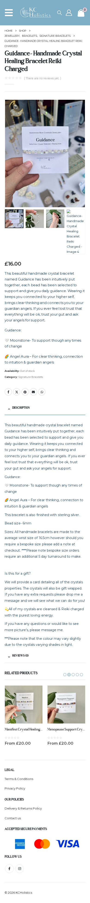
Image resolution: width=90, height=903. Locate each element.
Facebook (8, 392)
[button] (10, 13)
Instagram (19, 868)
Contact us (13, 818)
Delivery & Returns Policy (23, 808)
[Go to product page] (23, 704)
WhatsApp (41, 392)
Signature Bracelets (30, 377)
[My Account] (69, 13)
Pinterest (25, 392)
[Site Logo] (37, 13)
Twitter (16, 392)
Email (33, 392)
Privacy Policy (15, 788)
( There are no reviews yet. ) (42, 78)
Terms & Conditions (19, 779)
